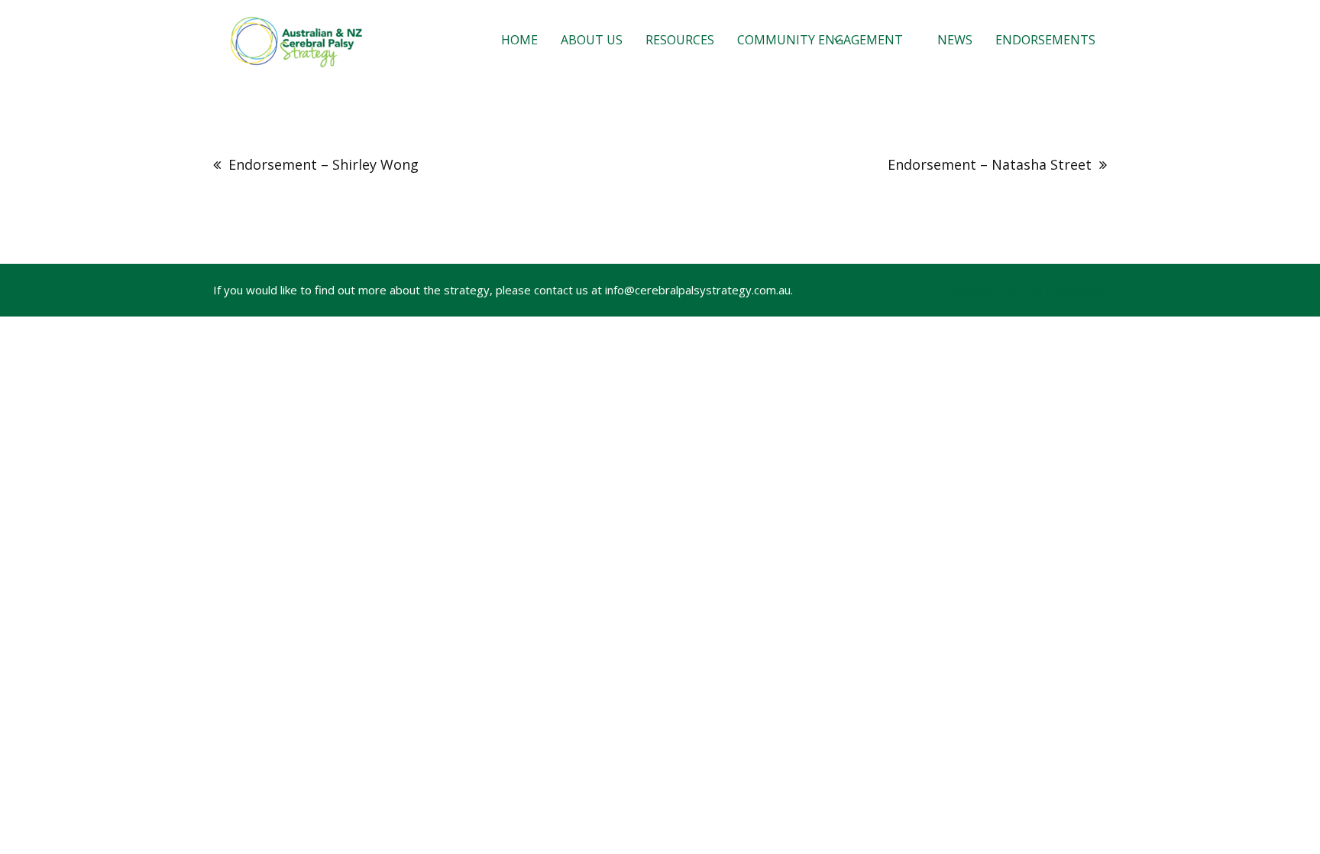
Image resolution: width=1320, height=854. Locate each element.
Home (519, 39)
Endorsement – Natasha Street (990, 164)
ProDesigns (1076, 289)
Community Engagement (820, 39)
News (954, 39)
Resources (679, 39)
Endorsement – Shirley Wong (323, 164)
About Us (592, 39)
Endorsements (1045, 39)
